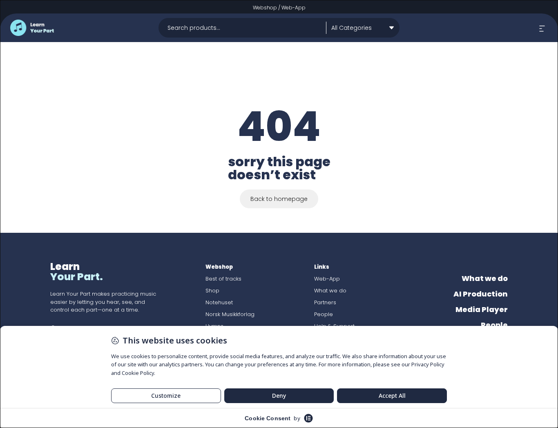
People (323, 314)
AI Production (480, 294)
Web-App (293, 7)
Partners (325, 302)
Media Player (481, 309)
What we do (330, 290)
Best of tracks (223, 279)
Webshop (265, 7)
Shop (212, 290)
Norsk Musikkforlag (229, 314)
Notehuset (219, 302)
